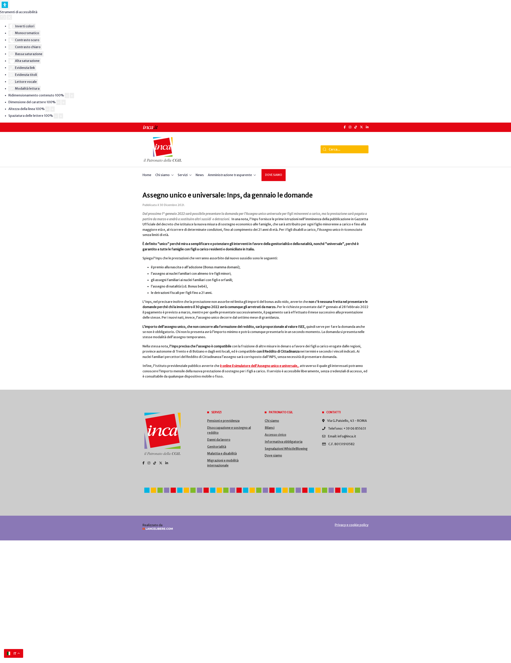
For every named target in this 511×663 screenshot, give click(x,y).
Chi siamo (272, 421)
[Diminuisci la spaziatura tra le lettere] (56, 116)
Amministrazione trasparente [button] (230, 175)
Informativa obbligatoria (283, 442)
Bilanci (269, 428)
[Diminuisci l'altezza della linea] (47, 109)
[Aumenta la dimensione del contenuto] (72, 95)
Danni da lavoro (218, 440)
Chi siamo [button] (162, 175)
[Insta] (149, 463)
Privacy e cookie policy (351, 525)
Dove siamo (273, 175)
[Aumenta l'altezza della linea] (52, 109)
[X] (361, 127)
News (200, 175)
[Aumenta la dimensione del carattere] (63, 102)
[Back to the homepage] (163, 149)
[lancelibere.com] (196, 529)
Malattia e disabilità (222, 453)
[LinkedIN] (367, 127)
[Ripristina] (3, 17)
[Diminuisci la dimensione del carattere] (58, 102)
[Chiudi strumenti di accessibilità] (9, 17)
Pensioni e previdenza (223, 421)
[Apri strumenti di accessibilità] (5, 5)
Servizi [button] (183, 175)
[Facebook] (345, 127)
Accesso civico (275, 435)
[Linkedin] (166, 463)
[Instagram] (350, 127)
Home (147, 175)
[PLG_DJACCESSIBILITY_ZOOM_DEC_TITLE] (67, 95)
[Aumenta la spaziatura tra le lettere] (61, 116)
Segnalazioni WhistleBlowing (286, 449)
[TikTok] (355, 127)
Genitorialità (216, 447)
